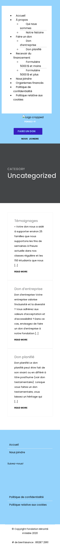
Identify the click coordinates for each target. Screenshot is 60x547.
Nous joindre (17, 452)
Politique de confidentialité (22, 89)
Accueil (14, 445)
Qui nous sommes (28, 26)
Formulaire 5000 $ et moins (30, 64)
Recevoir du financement (22, 56)
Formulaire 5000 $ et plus (30, 72)
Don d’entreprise (28, 43)
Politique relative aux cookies (28, 97)
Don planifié (33, 49)
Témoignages (26, 220)
